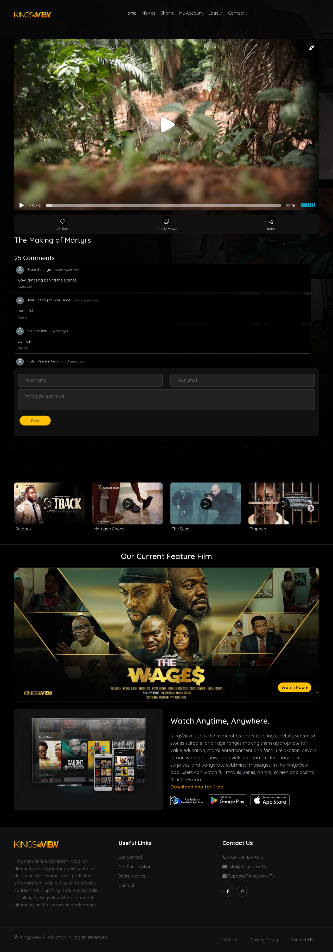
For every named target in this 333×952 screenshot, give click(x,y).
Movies (149, 13)
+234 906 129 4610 (244, 857)
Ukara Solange (39, 269)
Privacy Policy (263, 939)
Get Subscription (134, 866)
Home (131, 13)
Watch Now (293, 687)
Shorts (167, 13)
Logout (215, 13)
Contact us (301, 939)
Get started (130, 857)
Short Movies (131, 876)
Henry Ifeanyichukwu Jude (48, 300)
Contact (236, 13)
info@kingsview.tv (246, 866)
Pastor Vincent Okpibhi (45, 361)
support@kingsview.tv (251, 876)
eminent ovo (37, 331)
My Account (191, 13)
